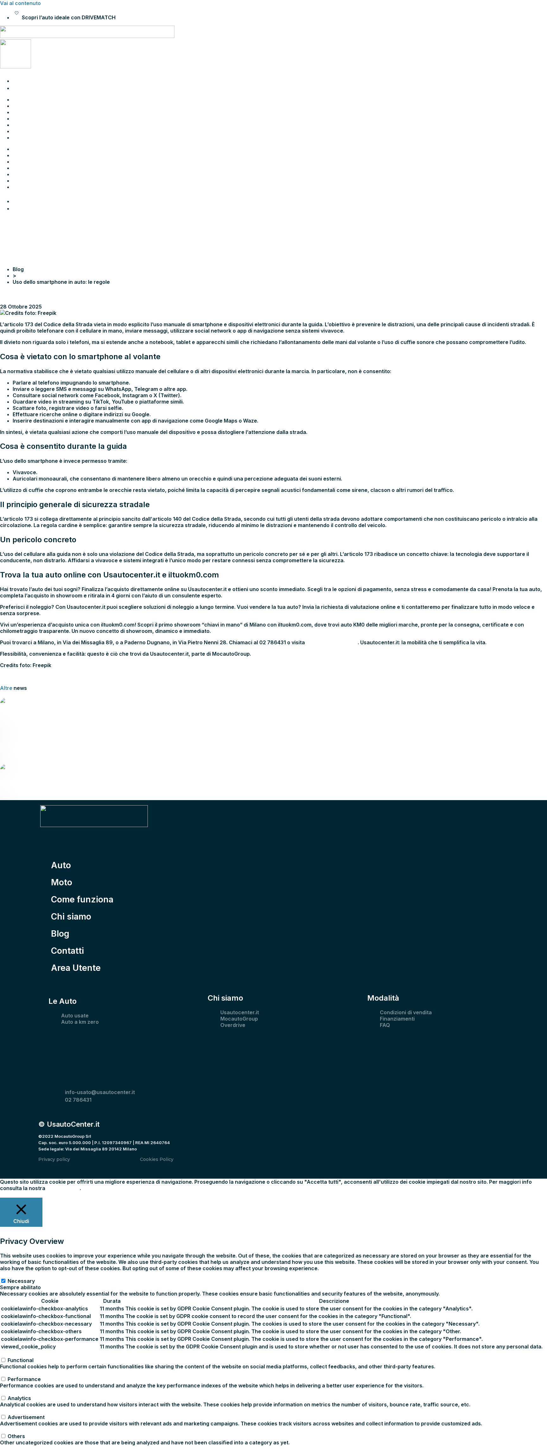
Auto (19, 99)
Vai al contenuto (20, 3)
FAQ (385, 1025)
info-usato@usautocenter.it (100, 1092)
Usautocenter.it (239, 1012)
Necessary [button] (13, 1274)
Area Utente (28, 137)
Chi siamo (25, 118)
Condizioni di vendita (406, 1012)
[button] (273, 676)
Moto (19, 106)
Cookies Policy (156, 1159)
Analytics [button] (11, 1392)
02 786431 (78, 1100)
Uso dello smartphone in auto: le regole (48, 293)
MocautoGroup (239, 1019)
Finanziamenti (397, 1019)
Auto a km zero (80, 1022)
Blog (18, 125)
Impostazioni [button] (16, 1194)
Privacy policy (54, 1159)
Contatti (23, 131)
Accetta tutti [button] (78, 1194)
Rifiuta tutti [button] (48, 1194)
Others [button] (8, 1430)
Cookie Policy (63, 1188)
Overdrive (232, 1025)
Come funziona (32, 112)
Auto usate (75, 1015)
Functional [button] (13, 1354)
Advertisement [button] (18, 1411)
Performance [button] (16, 1373)
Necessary (21, 1281)
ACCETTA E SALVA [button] (23, 1449)
